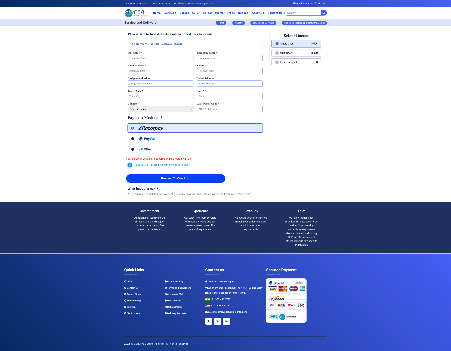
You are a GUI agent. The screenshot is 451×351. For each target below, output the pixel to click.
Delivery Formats (176, 313)
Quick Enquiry (303, 3)
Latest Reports (213, 12)
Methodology (133, 300)
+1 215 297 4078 (161, 3)
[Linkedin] (325, 3)
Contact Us (275, 12)
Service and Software (263, 23)
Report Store (133, 294)
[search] (324, 13)
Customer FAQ (175, 294)
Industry (238, 23)
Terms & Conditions (161, 164)
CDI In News (133, 313)
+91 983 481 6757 (137, 3)
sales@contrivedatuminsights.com (194, 3)
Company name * (207, 52)
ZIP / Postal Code (208, 103)
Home (157, 12)
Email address (137, 65)
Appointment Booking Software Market (304, 23)
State (200, 91)
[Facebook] (316, 3)
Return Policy (174, 307)
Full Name (135, 52)
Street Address (205, 78)
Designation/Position (139, 78)
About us (258, 12)
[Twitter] (320, 3)
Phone (201, 65)
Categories (188, 12)
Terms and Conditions (179, 288)
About (129, 281)
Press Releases (237, 12)
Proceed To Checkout (175, 178)
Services (170, 12)
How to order (174, 300)
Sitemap (131, 307)
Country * (134, 103)
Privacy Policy (175, 281)
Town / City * (135, 91)
